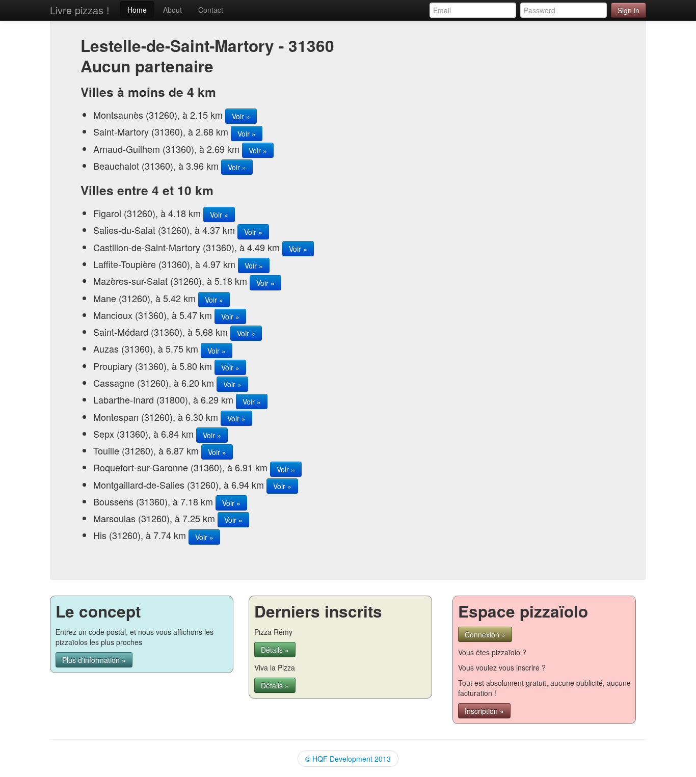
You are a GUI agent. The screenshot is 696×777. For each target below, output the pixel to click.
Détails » (275, 650)
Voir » (241, 116)
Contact (210, 10)
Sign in (628, 10)
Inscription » (484, 711)
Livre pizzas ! (80, 10)
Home (137, 10)
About (172, 10)
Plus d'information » (94, 660)
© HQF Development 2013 (348, 759)
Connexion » (485, 634)
